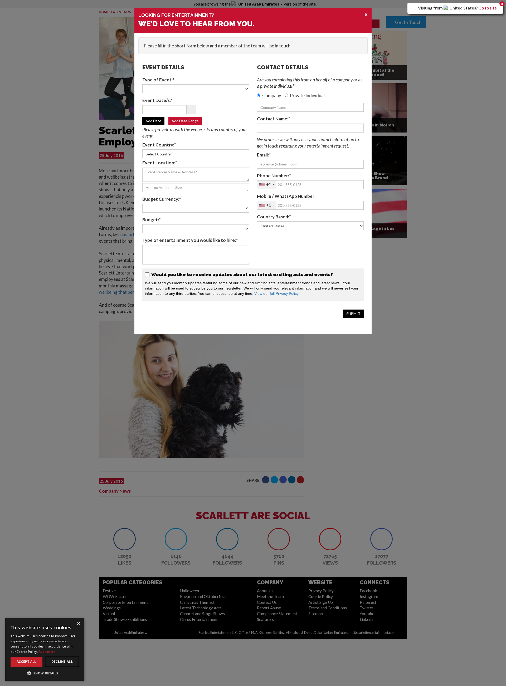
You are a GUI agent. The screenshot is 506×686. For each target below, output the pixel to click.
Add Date (153, 121)
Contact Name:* (273, 118)
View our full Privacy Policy (276, 293)
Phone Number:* (274, 175)
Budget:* (151, 219)
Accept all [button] (26, 661)
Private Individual (307, 95)
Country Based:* (274, 216)
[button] (45, 672)
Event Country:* (159, 145)
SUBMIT (353, 313)
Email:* (264, 155)
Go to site (487, 8)
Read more (47, 651)
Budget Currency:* (161, 199)
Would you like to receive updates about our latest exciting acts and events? (241, 274)
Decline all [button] (62, 661)
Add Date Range (185, 121)
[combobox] (266, 184)
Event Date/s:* (157, 100)
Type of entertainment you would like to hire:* (190, 240)
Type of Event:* (158, 79)
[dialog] (44, 649)
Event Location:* (159, 162)
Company (271, 95)
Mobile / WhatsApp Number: (286, 196)
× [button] (78, 624)
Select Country (158, 154)
